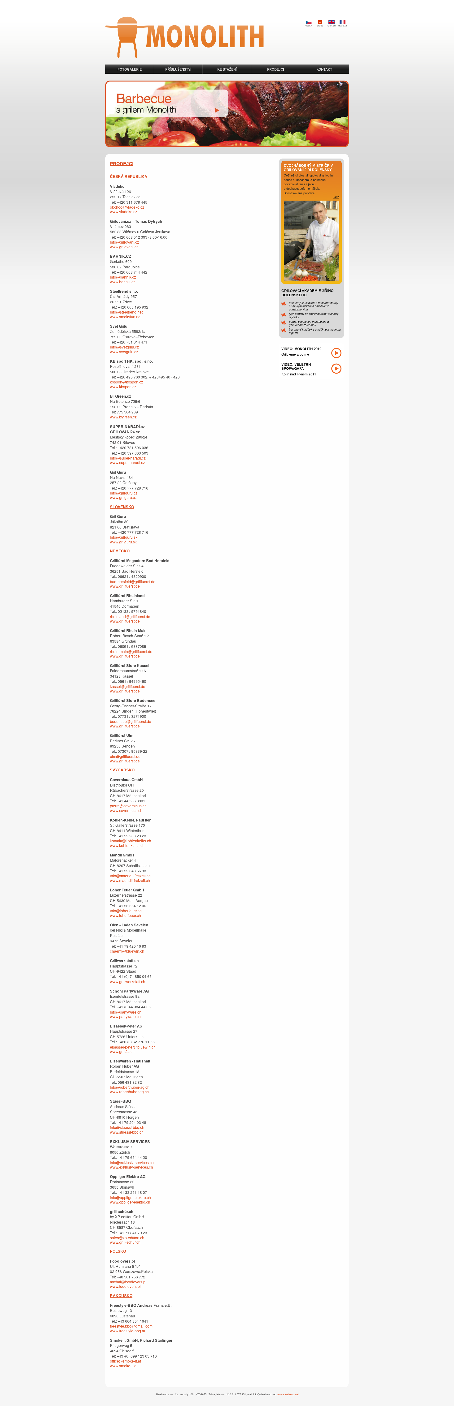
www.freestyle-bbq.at (127, 1330)
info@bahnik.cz (123, 277)
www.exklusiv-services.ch (131, 1167)
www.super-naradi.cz (127, 462)
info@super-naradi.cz (128, 458)
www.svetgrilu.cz (124, 351)
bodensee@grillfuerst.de (130, 721)
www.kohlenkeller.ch (127, 845)
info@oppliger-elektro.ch (130, 1197)
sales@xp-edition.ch (127, 1237)
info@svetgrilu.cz (124, 347)
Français (342, 23)
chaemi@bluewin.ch (127, 951)
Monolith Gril (184, 37)
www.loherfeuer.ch (125, 915)
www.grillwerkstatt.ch (127, 981)
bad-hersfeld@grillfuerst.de (132, 581)
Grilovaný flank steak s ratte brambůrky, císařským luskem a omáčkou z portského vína (314, 306)
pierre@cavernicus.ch (128, 805)
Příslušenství (178, 69)
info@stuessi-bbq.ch (127, 1127)
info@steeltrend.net (126, 312)
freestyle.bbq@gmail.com (131, 1326)
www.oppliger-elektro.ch (130, 1202)
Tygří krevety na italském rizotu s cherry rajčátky (313, 315)
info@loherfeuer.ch (126, 910)
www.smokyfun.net (125, 316)
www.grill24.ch (122, 1051)
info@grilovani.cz (124, 242)
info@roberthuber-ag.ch (129, 1087)
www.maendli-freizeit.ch (130, 880)
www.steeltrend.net (288, 1394)
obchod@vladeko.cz (127, 207)
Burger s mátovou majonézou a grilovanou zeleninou (309, 323)
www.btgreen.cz (123, 417)
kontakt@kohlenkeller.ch (130, 840)
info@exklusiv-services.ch (132, 1162)
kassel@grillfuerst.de (127, 686)
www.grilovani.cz (124, 246)
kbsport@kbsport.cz (126, 382)
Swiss (320, 23)
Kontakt (324, 69)
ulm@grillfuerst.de (125, 756)
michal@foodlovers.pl (128, 1282)
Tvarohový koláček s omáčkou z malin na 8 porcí (315, 331)
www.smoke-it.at (123, 1365)
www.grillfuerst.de (125, 586)
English (331, 23)
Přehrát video (336, 353)
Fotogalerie (130, 69)
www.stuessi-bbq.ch (127, 1132)
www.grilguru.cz (123, 497)
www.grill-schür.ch (125, 1242)
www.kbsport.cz (123, 386)
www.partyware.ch (125, 1016)
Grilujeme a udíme (295, 354)
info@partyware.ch (125, 1012)
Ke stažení (227, 69)
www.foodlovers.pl (125, 1286)
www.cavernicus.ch (126, 810)
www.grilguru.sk (123, 542)
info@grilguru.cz (123, 493)
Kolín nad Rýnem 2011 (298, 373)
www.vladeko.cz (123, 211)
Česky (308, 23)
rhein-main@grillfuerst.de (131, 651)
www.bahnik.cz (122, 281)
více (336, 196)
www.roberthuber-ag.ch (129, 1091)
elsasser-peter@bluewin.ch (133, 1047)
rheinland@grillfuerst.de (130, 616)
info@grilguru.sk (123, 537)
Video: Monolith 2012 (301, 348)
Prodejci (275, 69)
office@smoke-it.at (125, 1361)
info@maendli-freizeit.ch (130, 875)
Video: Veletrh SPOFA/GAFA (296, 366)
